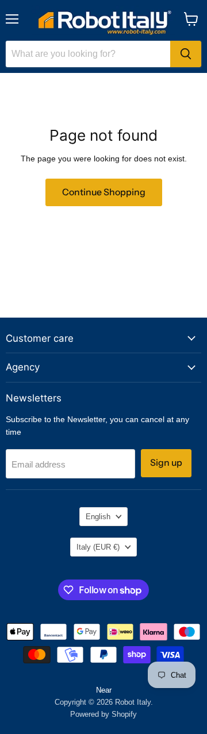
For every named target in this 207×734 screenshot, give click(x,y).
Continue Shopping (103, 192)
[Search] (185, 54)
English (98, 516)
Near (104, 690)
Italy (98, 547)
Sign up (166, 462)
